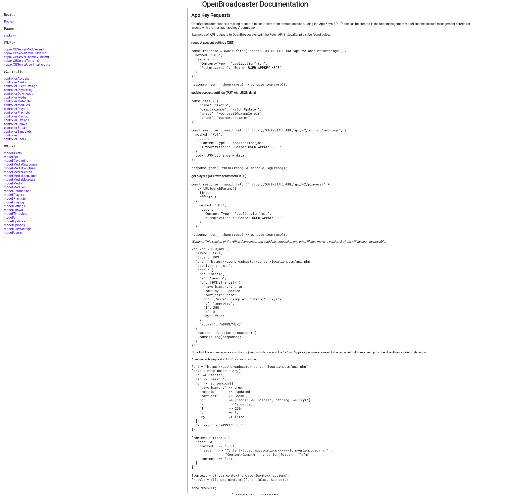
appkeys (10, 35)
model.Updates (14, 221)
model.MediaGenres (18, 172)
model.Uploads (14, 225)
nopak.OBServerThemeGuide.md (26, 57)
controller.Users (15, 139)
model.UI (10, 217)
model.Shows (13, 210)
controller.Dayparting (18, 90)
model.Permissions (17, 191)
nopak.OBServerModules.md (24, 49)
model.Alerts (13, 153)
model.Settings (14, 206)
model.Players (14, 195)
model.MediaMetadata (19, 179)
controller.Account (16, 78)
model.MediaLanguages (20, 176)
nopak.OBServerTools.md (21, 61)
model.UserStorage (17, 229)
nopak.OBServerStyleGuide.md (25, 53)
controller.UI (12, 135)
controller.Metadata (17, 101)
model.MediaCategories (20, 164)
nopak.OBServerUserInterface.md (27, 64)
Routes (9, 21)
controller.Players (16, 109)
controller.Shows (15, 124)
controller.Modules (17, 105)
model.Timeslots (15, 214)
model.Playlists (15, 198)
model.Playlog (14, 202)
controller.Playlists (17, 112)
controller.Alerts (15, 82)
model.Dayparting (16, 161)
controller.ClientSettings (20, 86)
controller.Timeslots (18, 131)
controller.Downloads (18, 94)
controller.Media (15, 97)
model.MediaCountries (19, 168)
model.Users (13, 233)
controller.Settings (16, 120)
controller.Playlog (16, 116)
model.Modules (15, 187)
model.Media (13, 183)
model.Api (11, 157)
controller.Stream (15, 128)
